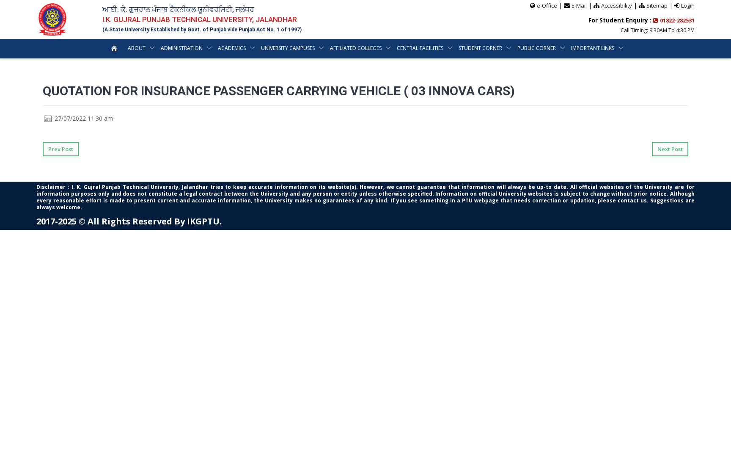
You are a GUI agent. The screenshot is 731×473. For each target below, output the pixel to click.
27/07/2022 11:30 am (83, 118)
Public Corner (536, 48)
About (137, 48)
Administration (182, 48)
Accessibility (616, 5)
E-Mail (579, 5)
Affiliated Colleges (356, 48)
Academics (232, 48)
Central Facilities (420, 48)
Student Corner (480, 48)
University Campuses (288, 48)
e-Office (547, 5)
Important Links (592, 48)
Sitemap (657, 5)
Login (688, 5)
